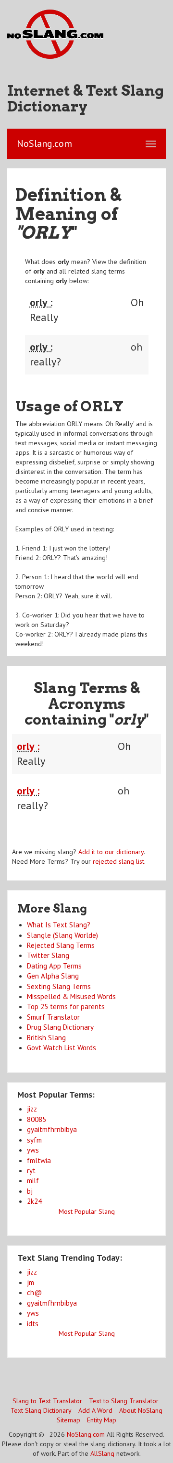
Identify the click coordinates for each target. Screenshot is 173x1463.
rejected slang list (118, 861)
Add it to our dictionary (111, 851)
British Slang (46, 1037)
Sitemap (68, 1420)
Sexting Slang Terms (59, 986)
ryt (31, 1170)
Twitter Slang (48, 955)
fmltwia (39, 1160)
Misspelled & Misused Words (71, 996)
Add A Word (95, 1410)
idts (32, 1323)
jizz (32, 1108)
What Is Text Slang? (58, 924)
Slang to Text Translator (47, 1401)
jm (30, 1282)
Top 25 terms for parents (66, 1006)
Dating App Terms (54, 965)
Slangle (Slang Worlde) (62, 935)
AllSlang (102, 1453)
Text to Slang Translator (124, 1401)
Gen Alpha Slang (53, 975)
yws (33, 1150)
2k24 (34, 1201)
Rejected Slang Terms (61, 945)
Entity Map (101, 1420)
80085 (36, 1119)
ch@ (34, 1292)
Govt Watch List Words (61, 1047)
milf (33, 1180)
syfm (34, 1139)
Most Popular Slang (87, 1211)
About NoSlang (140, 1410)
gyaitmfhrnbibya (52, 1129)
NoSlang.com (86, 1434)
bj (30, 1191)
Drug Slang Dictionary (60, 1027)
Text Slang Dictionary (41, 1410)
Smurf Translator (53, 1017)
